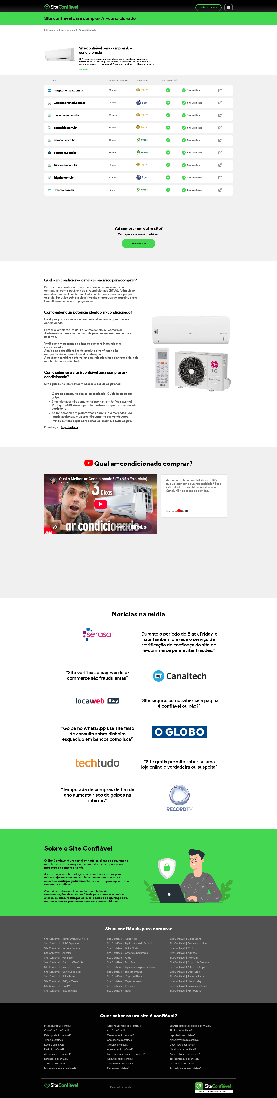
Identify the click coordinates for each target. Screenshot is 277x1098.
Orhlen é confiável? (117, 1045)
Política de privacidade (121, 1087)
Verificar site (138, 243)
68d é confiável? (116, 1030)
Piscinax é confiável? (181, 1030)
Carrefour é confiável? (56, 1030)
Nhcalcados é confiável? (183, 1049)
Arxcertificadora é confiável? (186, 1068)
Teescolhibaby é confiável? (184, 1059)
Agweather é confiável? (120, 1049)
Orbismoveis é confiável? (121, 1064)
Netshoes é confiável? (56, 1059)
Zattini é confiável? (54, 1064)
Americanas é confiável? (57, 1054)
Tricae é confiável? (54, 1040)
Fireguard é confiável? (182, 1064)
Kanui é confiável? (54, 1045)
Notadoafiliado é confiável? (185, 1054)
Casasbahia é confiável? (120, 1040)
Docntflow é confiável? (182, 1045)
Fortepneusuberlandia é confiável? (126, 1054)
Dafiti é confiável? (54, 1049)
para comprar (68, 30)
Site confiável (51, 30)
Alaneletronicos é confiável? (185, 1040)
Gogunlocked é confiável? (121, 1059)
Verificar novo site (208, 7)
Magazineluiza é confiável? (58, 1026)
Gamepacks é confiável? (120, 1035)
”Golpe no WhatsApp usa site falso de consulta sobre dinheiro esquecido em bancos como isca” (97, 734)
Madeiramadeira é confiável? (60, 1068)
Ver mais (83, 70)
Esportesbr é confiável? (183, 1035)
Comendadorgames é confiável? (125, 1026)
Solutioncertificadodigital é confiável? (190, 1026)
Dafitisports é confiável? (57, 1035)
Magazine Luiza (69, 427)
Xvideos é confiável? (118, 1068)
